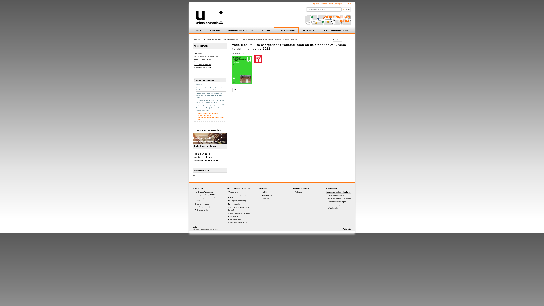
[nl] (238, 13)
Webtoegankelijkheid (336, 4)
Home (198, 30)
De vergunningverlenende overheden (207, 56)
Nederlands (337, 40)
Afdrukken (236, 90)
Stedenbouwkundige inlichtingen (335, 30)
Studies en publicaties (286, 30)
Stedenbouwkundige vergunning (240, 30)
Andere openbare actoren (203, 59)
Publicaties (226, 39)
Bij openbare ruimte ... (202, 170)
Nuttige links (315, 4)
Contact (348, 4)
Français (348, 40)
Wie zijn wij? (198, 53)
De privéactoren (199, 62)
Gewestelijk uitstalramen (202, 67)
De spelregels (214, 30)
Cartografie (265, 30)
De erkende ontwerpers (202, 65)
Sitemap (324, 4)
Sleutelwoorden (308, 30)
